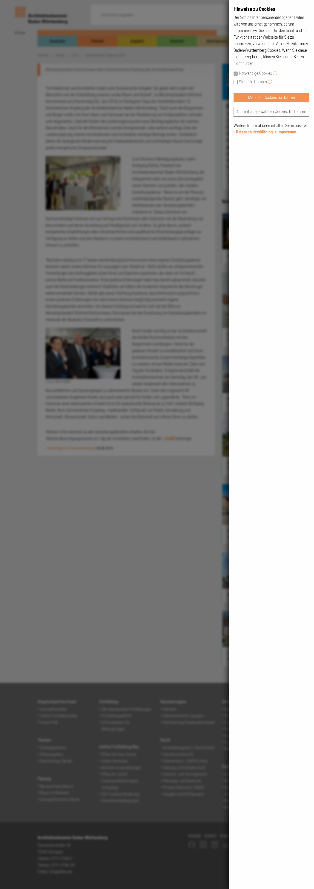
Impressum (286, 132)
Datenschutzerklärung (254, 132)
